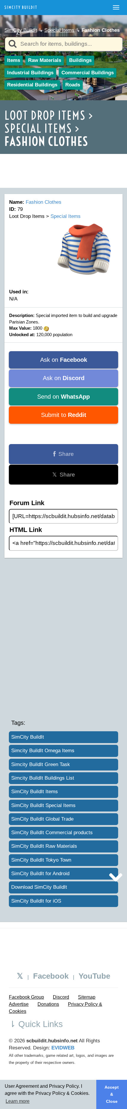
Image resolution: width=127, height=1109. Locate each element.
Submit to (63, 415)
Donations (48, 1004)
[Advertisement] (63, 161)
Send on (63, 396)
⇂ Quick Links (36, 1024)
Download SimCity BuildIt (39, 887)
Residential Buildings (32, 85)
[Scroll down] (115, 876)
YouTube (94, 976)
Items (13, 60)
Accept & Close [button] (112, 1094)
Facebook (51, 976)
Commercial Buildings (87, 72)
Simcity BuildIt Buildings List (42, 778)
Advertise (19, 1004)
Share (65, 454)
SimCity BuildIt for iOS (36, 901)
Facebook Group (26, 997)
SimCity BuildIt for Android (40, 873)
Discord (61, 997)
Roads (72, 85)
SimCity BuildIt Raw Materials (44, 846)
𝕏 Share (63, 474)
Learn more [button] (18, 1101)
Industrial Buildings (30, 72)
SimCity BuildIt (21, 7)
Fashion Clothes (43, 202)
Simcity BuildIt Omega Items (42, 750)
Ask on (63, 359)
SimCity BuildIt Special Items (43, 805)
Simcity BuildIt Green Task (40, 764)
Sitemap (86, 997)
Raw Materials (44, 60)
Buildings (80, 60)
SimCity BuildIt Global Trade (42, 819)
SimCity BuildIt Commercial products (52, 832)
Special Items (59, 30)
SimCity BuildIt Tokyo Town (41, 860)
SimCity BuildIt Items (34, 791)
